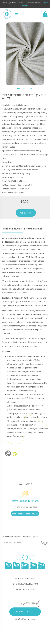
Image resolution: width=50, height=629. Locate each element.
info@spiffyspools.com (25, 619)
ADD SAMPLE (26, 213)
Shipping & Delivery (25, 578)
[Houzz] (31, 557)
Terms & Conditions (25, 589)
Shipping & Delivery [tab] (12, 229)
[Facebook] (18, 557)
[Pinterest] (25, 557)
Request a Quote (25, 612)
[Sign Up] (44, 543)
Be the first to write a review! (25, 513)
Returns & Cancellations (25, 583)
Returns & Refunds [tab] (33, 229)
